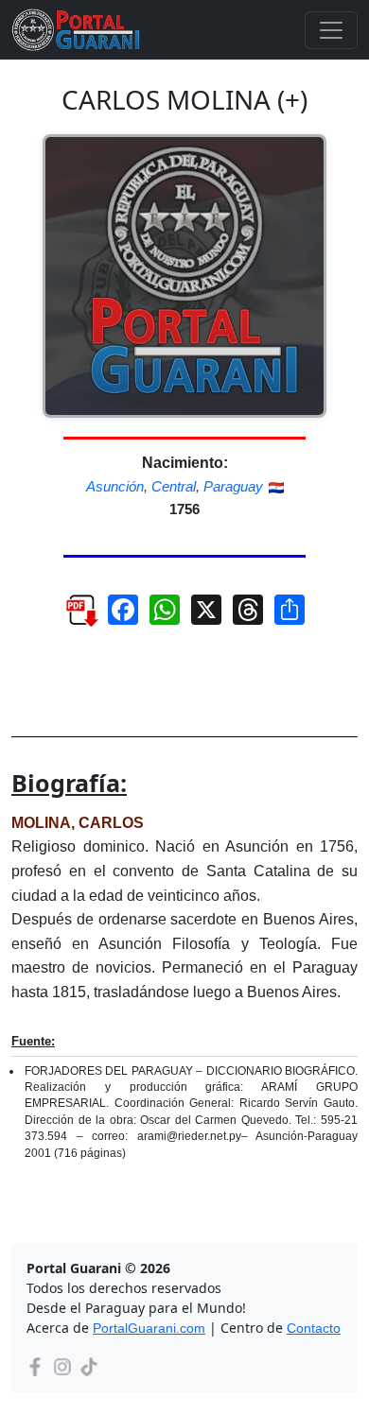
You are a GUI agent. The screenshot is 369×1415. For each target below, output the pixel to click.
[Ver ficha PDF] (72, 617)
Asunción (115, 486)
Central (173, 486)
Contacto (314, 1328)
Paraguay (233, 486)
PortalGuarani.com (149, 1328)
